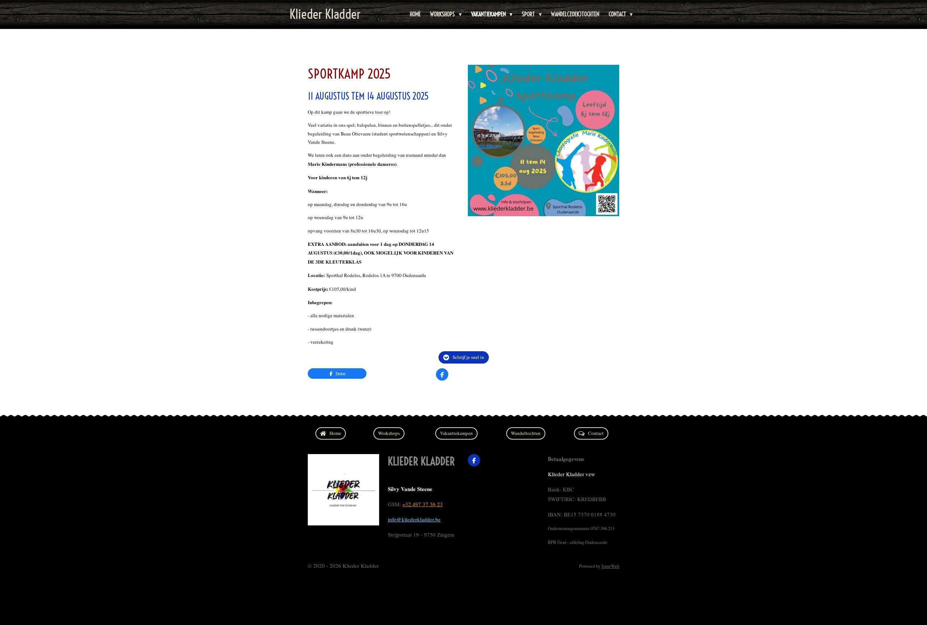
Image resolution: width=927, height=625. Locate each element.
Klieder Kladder (325, 14)
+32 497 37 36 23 (422, 504)
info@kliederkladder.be (414, 519)
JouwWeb (610, 566)
